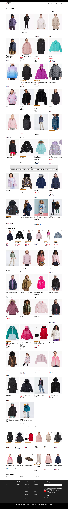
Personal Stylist (26, 491)
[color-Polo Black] (8, 60)
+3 (12, 223)
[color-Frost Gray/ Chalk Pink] (8, 245)
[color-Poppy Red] (50, 61)
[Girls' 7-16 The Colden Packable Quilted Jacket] (41, 307)
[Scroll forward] (56, 169)
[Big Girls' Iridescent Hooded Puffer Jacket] (12, 359)
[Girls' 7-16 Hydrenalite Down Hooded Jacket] (12, 22)
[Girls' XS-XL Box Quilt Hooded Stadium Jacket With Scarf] (58, 437)
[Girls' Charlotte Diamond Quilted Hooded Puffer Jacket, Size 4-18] (38, 235)
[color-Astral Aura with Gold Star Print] (7, 137)
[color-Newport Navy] (6, 60)
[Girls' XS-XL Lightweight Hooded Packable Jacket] (12, 181)
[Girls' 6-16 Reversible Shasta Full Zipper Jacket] (12, 258)
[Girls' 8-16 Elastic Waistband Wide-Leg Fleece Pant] (38, 459)
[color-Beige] (49, 36)
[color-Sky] (53, 322)
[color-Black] (36, 36)
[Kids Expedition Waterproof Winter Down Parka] (41, 207)
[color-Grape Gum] (53, 61)
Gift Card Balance (17, 487)
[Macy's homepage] (6, 7)
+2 (55, 61)
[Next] (32, 21)
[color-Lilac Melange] (26, 245)
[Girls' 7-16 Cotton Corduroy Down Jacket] (27, 282)
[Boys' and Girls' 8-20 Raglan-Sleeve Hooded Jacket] (27, 410)
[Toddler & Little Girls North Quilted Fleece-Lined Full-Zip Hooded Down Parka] (27, 22)
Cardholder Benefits (17, 484)
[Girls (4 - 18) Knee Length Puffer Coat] (55, 22)
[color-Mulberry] (10, 297)
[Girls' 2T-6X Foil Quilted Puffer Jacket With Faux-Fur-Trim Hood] (12, 207)
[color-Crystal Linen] (35, 470)
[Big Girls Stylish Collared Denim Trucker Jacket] (55, 122)
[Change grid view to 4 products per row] (52, 11)
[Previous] (6, 21)
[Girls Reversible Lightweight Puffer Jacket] (12, 282)
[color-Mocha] (23, 86)
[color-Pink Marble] (11, 297)
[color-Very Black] (10, 137)
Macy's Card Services (17, 488)
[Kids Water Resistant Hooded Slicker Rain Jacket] (12, 332)
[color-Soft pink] (37, 36)
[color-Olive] (38, 224)
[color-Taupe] (36, 111)
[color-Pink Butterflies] (8, 223)
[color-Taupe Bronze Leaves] (17, 448)
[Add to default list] (13, 230)
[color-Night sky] (21, 373)
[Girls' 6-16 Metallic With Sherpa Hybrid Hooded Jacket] (27, 147)
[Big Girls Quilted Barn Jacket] (12, 46)
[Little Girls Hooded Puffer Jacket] (41, 282)
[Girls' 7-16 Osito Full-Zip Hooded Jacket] (55, 332)
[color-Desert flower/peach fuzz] (7, 347)
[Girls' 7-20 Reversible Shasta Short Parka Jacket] (12, 410)
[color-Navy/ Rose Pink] (6, 245)
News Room (35, 491)
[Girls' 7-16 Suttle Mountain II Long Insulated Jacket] (12, 307)
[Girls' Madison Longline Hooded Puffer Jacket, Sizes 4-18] (55, 97)
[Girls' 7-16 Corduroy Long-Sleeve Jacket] (41, 258)
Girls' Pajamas (7, 476)
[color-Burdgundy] (21, 162)
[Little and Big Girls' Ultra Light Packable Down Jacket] (55, 307)
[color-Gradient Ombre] (8, 137)
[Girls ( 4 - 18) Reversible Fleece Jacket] (12, 72)
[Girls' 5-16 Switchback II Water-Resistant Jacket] (41, 72)
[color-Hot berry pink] (55, 469)
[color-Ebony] (7, 375)
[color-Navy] (35, 197)
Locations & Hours (27, 484)
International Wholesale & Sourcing (38, 488)
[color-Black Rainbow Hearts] (6, 223)
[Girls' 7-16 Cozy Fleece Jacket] (55, 385)
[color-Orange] (37, 224)
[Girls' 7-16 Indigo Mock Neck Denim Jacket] (27, 207)
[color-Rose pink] (50, 111)
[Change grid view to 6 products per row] (53, 11)
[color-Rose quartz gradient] (7, 86)
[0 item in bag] (61, 3)
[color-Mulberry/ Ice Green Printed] (7, 245)
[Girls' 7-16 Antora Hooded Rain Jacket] (48, 235)
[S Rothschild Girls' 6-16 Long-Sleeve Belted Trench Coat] (12, 385)
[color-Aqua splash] (35, 163)
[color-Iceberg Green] (36, 61)
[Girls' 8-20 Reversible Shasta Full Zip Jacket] (27, 97)
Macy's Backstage (27, 487)
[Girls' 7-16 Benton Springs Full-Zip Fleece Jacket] (55, 46)
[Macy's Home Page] (8, 3)
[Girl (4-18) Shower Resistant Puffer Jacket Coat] (41, 22)
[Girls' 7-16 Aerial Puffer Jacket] (41, 46)
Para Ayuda (7, 487)
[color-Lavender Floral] (10, 223)
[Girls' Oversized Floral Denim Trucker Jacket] (58, 235)
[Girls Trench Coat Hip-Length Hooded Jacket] (48, 459)
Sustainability (35, 494)
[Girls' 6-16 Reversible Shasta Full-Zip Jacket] (41, 122)
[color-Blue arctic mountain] (35, 224)
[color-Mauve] (20, 60)
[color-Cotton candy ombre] (8, 86)
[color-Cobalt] (40, 224)
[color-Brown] (6, 375)
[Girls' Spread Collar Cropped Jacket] (41, 359)
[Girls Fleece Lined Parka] (41, 147)
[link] (12, 32)
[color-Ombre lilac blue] (6, 86)
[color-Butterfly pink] (20, 373)
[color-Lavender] (49, 163)
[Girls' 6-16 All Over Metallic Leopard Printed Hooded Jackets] (27, 181)
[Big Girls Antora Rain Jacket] (12, 147)
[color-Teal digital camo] (36, 224)
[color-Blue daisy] (24, 373)
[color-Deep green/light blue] (6, 347)
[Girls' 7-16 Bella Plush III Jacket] (27, 385)
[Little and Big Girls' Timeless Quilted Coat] (27, 46)
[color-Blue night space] (37, 163)
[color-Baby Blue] (7, 297)
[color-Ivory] (35, 36)
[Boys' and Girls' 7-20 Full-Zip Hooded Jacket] (55, 207)
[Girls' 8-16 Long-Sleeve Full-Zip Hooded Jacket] (29, 235)
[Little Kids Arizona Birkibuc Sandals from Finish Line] (29, 459)
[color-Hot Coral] (21, 348)
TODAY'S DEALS (15, 0)
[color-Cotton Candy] (8, 297)
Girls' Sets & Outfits (36, 476)
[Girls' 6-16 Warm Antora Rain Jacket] (41, 385)
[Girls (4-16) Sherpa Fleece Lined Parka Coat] (55, 181)
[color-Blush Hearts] (7, 223)
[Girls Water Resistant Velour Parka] (41, 181)
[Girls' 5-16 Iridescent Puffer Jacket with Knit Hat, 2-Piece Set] (55, 147)
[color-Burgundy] (7, 400)
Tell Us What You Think (27, 498)
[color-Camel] (8, 400)
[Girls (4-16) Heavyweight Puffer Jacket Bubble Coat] (12, 97)
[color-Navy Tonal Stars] (19, 448)
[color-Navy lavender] (6, 297)
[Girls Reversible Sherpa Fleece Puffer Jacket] (10, 235)
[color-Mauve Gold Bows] (11, 223)
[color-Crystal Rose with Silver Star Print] (6, 137)
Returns (6, 488)
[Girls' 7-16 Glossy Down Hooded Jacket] (27, 307)
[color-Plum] (21, 86)
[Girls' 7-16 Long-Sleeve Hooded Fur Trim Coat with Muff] (41, 332)
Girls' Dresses (21, 476)
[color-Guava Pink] (20, 348)
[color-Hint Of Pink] (7, 60)
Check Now (53, 492)
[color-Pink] (50, 195)
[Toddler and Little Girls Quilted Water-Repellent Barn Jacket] (55, 258)
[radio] (35, 36)
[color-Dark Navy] (36, 347)
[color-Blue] (50, 163)
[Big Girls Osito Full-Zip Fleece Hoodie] (55, 282)
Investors (35, 487)
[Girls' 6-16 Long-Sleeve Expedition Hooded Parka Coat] (27, 72)
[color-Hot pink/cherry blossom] (8, 347)
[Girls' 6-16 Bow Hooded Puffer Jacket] (27, 122)
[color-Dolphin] (49, 61)
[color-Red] (35, 347)
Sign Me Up (53, 484)
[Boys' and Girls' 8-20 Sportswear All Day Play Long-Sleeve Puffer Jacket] (55, 72)
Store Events (26, 494)
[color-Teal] (36, 163)
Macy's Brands (26, 488)
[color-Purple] (38, 36)
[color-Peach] (23, 373)
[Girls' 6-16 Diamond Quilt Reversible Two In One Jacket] (41, 97)
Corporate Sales (36, 484)
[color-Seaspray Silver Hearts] (18, 448)
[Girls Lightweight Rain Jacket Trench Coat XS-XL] (27, 359)
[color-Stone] (21, 137)
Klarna (6, 484)
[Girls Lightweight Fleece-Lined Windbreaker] (55, 359)
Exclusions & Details (49, 492)
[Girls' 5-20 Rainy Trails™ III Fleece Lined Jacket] (27, 332)
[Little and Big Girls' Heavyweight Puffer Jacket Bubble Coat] (12, 122)
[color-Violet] (54, 322)
